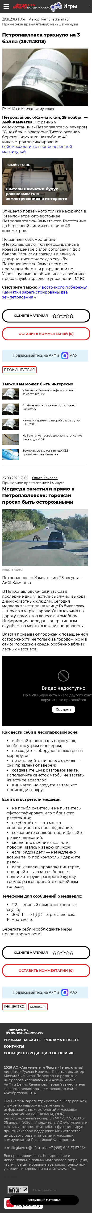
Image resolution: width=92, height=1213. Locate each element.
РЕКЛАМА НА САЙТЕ (22, 1040)
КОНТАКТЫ (14, 1046)
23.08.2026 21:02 (15, 478)
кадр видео (12, 569)
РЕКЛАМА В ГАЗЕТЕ (61, 1040)
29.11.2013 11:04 (13, 19)
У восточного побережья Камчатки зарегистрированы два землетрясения (45, 292)
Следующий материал (44, 1200)
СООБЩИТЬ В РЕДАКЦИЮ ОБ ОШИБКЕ (39, 1053)
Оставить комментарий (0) (46, 334)
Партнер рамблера (44, 1190)
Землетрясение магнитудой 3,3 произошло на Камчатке (45, 452)
